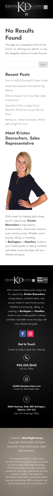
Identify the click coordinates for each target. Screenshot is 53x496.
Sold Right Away (32, 438)
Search (43, 64)
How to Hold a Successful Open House (26, 80)
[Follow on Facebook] (22, 333)
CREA (26, 486)
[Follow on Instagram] (30, 333)
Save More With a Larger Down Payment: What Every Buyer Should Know (24, 110)
